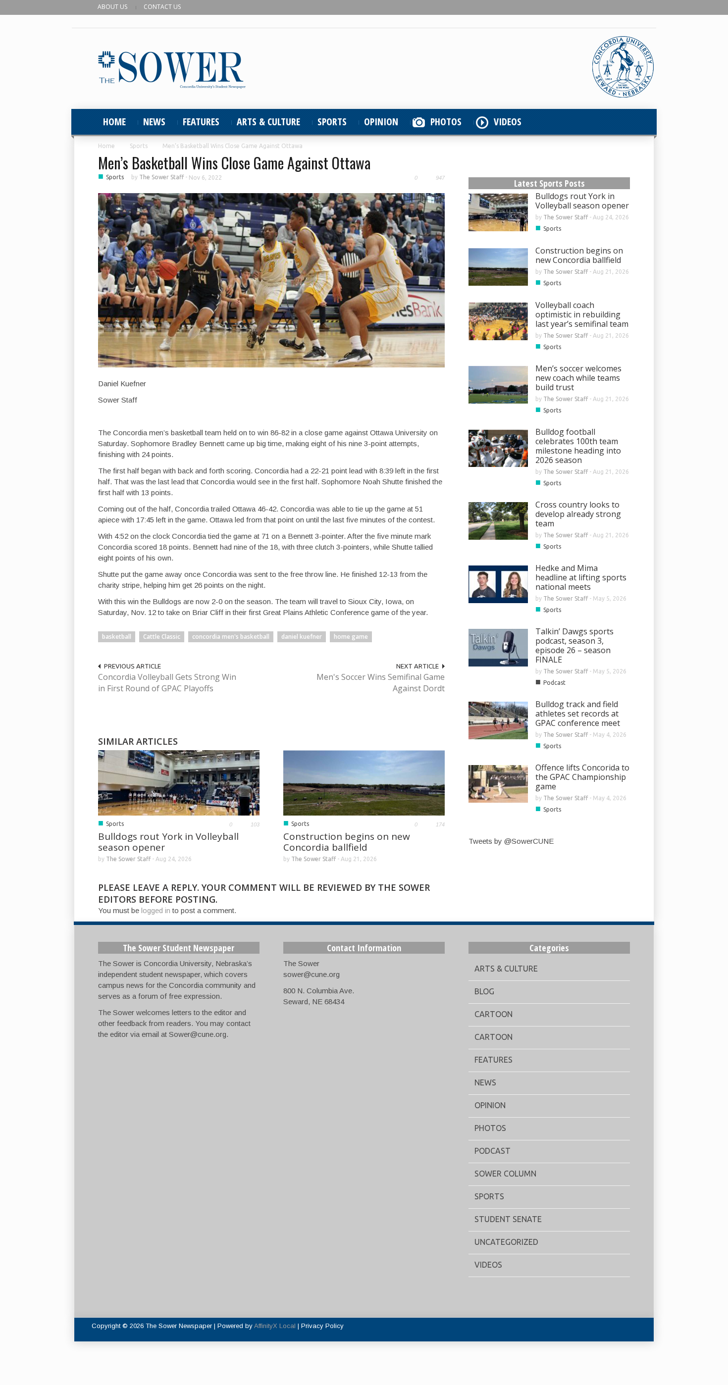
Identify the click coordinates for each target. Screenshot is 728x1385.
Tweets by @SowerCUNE (511, 841)
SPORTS (332, 121)
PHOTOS (446, 121)
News (485, 1082)
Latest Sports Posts (549, 183)
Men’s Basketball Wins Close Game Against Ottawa (234, 163)
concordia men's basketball (230, 636)
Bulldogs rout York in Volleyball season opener (168, 842)
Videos (488, 1264)
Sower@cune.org (197, 1034)
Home (106, 146)
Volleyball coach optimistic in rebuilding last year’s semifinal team (581, 314)
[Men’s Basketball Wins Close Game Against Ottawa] (271, 279)
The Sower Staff (161, 177)
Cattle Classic (161, 636)
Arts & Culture (506, 968)
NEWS (154, 121)
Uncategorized (506, 1241)
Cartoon (493, 1014)
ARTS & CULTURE (268, 121)
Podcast (554, 682)
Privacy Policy (322, 1326)
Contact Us (162, 6)
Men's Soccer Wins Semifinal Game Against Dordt (380, 682)
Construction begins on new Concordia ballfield (346, 842)
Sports (139, 146)
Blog (484, 991)
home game (351, 636)
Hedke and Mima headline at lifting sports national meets (580, 577)
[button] (620, 122)
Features (493, 1059)
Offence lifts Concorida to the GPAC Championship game (582, 777)
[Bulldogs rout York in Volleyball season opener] (179, 782)
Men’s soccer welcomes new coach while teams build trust (578, 378)
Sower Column (505, 1173)
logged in (155, 910)
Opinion (490, 1105)
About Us (112, 6)
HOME (114, 121)
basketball (116, 636)
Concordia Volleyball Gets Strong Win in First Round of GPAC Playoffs (167, 682)
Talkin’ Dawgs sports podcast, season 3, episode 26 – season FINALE (574, 645)
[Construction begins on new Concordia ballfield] (364, 782)
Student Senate (508, 1219)
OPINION (381, 121)
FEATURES (201, 121)
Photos (490, 1128)
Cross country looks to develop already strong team (578, 514)
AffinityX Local (275, 1326)
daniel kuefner (301, 636)
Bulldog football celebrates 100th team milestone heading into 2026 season (578, 445)
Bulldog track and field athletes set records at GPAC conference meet (577, 713)
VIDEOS (507, 121)
